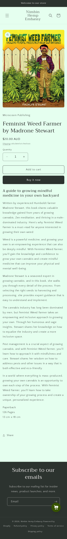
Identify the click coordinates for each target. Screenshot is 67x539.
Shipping (6, 144)
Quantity (7, 149)
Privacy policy (37, 526)
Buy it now (34, 179)
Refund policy (20, 526)
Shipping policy (35, 531)
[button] (7, 15)
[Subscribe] (56, 501)
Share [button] (10, 435)
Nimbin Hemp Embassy (32, 521)
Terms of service (56, 526)
